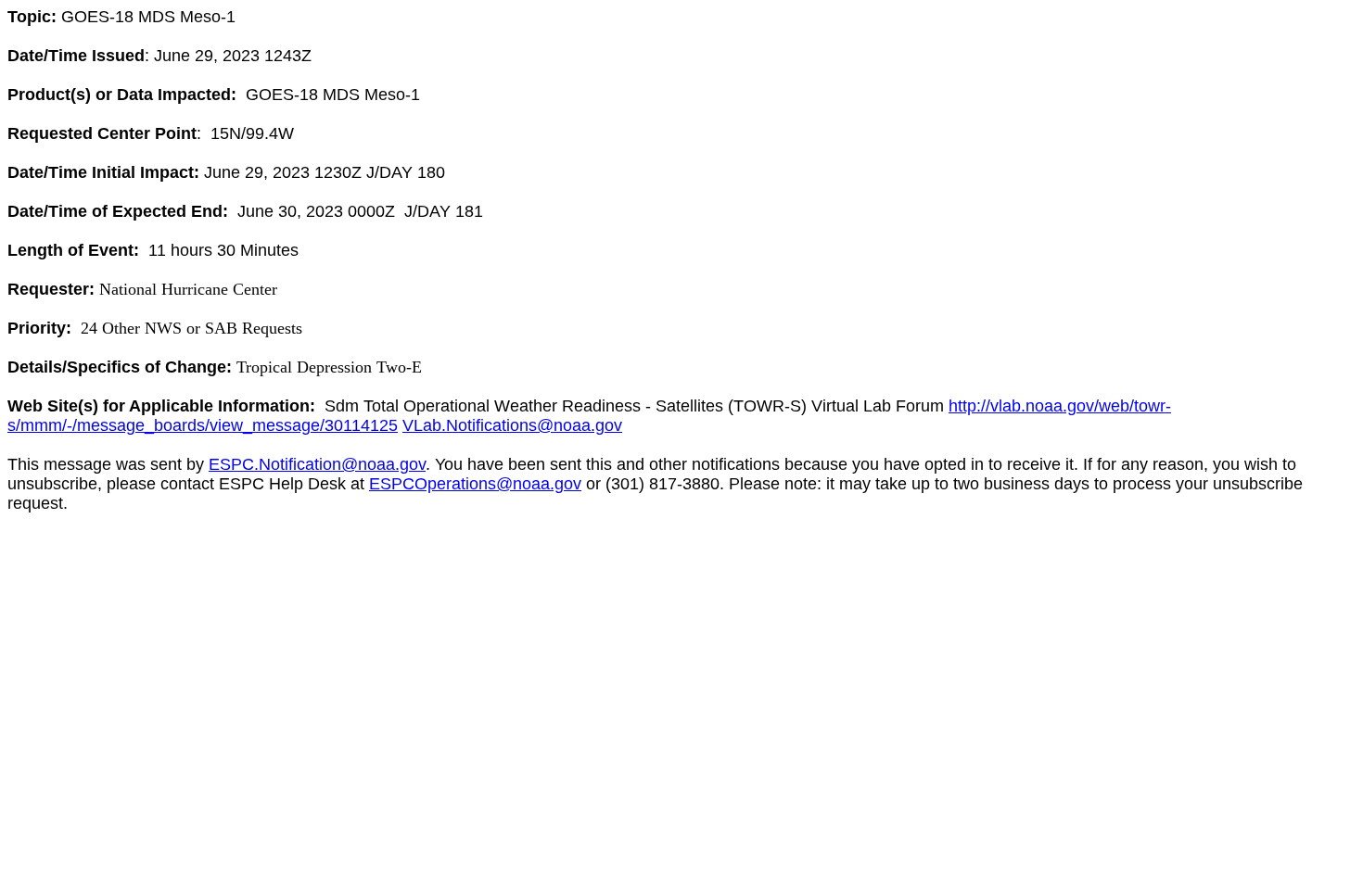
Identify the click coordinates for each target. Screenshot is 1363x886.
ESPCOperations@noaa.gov (475, 484)
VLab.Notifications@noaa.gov (512, 425)
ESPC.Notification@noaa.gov (317, 464)
